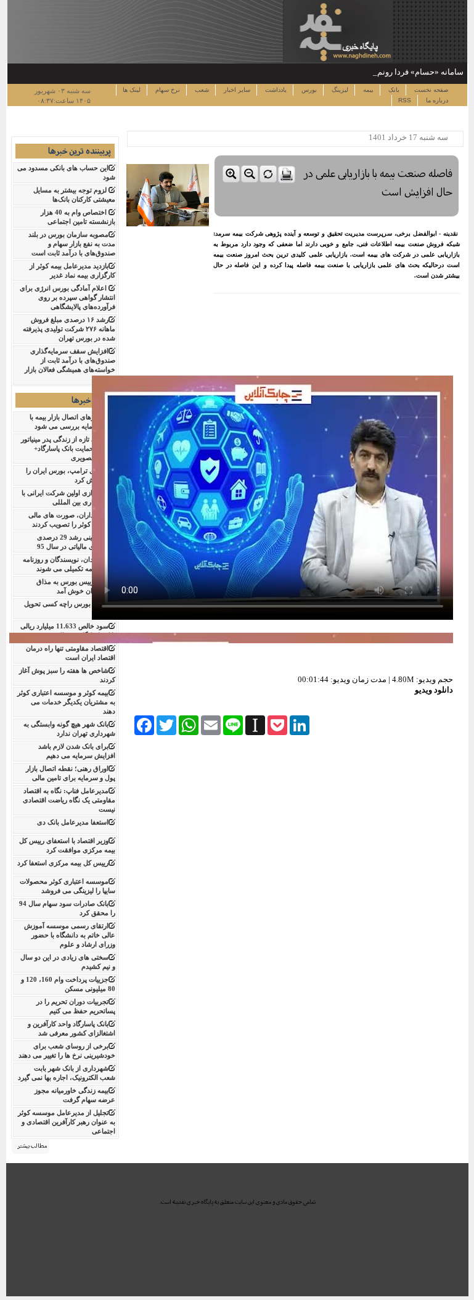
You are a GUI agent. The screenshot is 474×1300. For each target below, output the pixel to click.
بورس (308, 89)
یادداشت (275, 89)
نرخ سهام (166, 89)
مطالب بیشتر (32, 1145)
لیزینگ (339, 89)
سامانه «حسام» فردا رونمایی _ (412, 71)
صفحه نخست (430, 89)
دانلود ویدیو (434, 689)
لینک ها (132, 89)
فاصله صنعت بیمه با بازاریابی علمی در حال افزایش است (377, 183)
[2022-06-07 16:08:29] (337, 152)
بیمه (367, 89)
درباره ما (436, 100)
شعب (201, 89)
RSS (404, 100)
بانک (392, 89)
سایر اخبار (236, 89)
